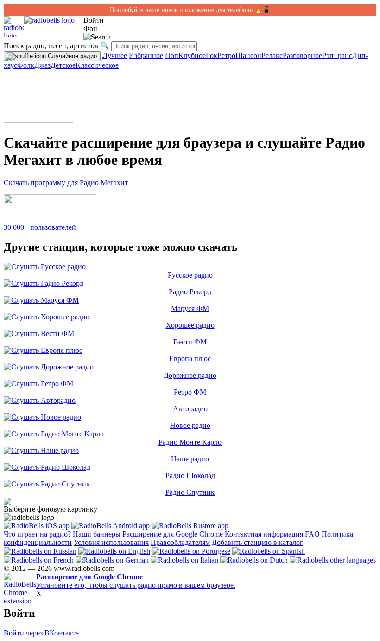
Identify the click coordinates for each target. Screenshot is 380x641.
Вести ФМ (190, 342)
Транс (343, 55)
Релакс (272, 55)
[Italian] (185, 559)
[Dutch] (255, 559)
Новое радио (190, 425)
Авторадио (190, 409)
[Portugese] (192, 551)
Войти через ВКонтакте (41, 633)
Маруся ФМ (190, 308)
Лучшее (114, 55)
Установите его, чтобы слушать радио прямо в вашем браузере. (135, 581)
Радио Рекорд (190, 292)
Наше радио (190, 459)
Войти (93, 20)
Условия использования (111, 542)
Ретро (226, 55)
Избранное (146, 55)
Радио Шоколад (190, 475)
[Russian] (41, 551)
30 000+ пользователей (40, 227)
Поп (171, 55)
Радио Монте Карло (190, 442)
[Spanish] (268, 551)
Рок (211, 55)
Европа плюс (190, 359)
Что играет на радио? (37, 534)
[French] (40, 559)
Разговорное (302, 55)
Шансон (248, 55)
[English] (115, 551)
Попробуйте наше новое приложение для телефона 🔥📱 (190, 9)
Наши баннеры (96, 534)
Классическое (97, 65)
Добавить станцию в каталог (257, 542)
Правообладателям (180, 542)
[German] (113, 559)
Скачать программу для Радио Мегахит (66, 183)
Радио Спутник (190, 492)
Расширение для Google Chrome (172, 534)
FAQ (312, 534)
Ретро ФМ (190, 392)
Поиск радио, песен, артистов (51, 46)
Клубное (192, 55)
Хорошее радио (190, 325)
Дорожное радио (190, 375)
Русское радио (190, 275)
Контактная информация (264, 534)
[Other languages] (333, 559)
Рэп (328, 55)
